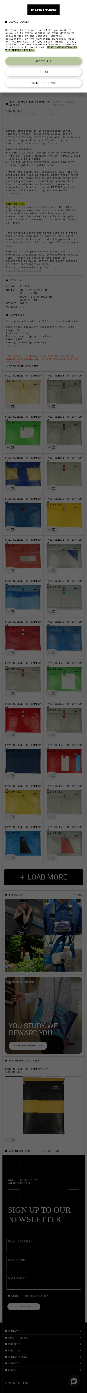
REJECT (43, 72)
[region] (43, 46)
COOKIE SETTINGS (43, 83)
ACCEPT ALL (43, 61)
